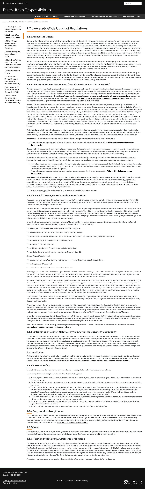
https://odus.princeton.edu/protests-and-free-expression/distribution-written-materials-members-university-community (84, 361)
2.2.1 (98, 434)
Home (4, 22)
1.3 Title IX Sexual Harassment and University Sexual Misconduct (11, 44)
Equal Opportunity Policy (131, 16)
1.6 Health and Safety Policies (12, 72)
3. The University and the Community (103, 16)
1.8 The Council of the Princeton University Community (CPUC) (12, 89)
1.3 (45, 55)
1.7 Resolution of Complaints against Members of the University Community (12, 80)
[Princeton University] (15, 3)
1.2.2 (101, 53)
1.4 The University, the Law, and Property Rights (12, 54)
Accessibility (9, 483)
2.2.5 (101, 55)
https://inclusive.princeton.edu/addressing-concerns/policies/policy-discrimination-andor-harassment (97, 96)
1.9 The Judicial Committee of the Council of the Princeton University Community (13, 99)
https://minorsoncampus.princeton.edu (71, 422)
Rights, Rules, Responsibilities (27, 10)
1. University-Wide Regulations (47, 16)
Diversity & (13, 480)
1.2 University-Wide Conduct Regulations (14, 36)
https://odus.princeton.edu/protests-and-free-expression (48, 327)
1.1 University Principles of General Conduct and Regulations (13, 29)
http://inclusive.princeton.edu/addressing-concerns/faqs (102, 98)
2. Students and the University (74, 16)
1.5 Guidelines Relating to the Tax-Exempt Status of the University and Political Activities (13, 63)
